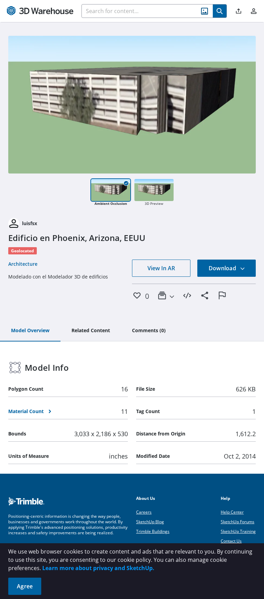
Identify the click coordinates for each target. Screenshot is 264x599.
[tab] (30, 330)
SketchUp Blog (150, 522)
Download (223, 268)
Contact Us (231, 541)
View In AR (161, 268)
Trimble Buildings (152, 531)
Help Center (232, 512)
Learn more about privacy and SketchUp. (98, 568)
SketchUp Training (238, 531)
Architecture (22, 264)
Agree (25, 586)
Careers (144, 512)
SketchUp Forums (237, 522)
